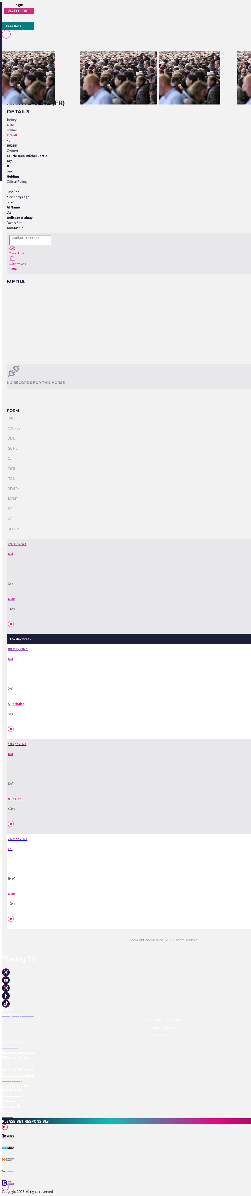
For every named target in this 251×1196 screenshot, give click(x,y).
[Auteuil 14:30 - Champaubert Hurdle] (187, 59)
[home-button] (7, 18)
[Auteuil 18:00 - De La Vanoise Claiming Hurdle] (116, 59)
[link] (28, 59)
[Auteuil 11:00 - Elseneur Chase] (26, 59)
